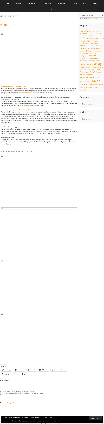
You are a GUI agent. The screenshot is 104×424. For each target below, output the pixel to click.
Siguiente (13, 403)
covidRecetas (84, 43)
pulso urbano (32, 393)
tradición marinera (86, 87)
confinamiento (86, 38)
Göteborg (90, 53)
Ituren (88, 58)
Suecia (86, 81)
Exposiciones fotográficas (26, 391)
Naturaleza (47, 3)
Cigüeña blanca (100, 34)
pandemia (97, 70)
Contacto (95, 3)
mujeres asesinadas (86, 64)
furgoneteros (83, 53)
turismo (95, 87)
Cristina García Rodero (94, 46)
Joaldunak (94, 58)
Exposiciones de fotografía (10, 391)
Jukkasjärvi (83, 61)
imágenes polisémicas (89, 56)
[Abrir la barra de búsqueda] (52, 9)
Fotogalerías (31, 3)
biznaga (82, 31)
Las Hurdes (96, 61)
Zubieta (83, 90)
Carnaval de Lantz (90, 34)
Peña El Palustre (96, 72)
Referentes (61, 3)
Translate (94, 18)
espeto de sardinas (89, 48)
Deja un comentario (7, 395)
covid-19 (89, 41)
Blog (84, 3)
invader (83, 58)
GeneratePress (49, 409)
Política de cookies (53, 421)
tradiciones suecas (97, 84)
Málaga (16, 393)
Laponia (89, 61)
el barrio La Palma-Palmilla (29, 93)
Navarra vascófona (87, 67)
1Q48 (75, 3)
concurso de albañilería (87, 36)
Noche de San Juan (87, 70)
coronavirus (96, 38)
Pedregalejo (85, 72)
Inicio (7, 3)
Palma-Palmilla (10, 25)
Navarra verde (98, 67)
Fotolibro (18, 3)
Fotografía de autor (7, 393)
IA (95, 53)
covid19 (95, 41)
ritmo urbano (40, 393)
